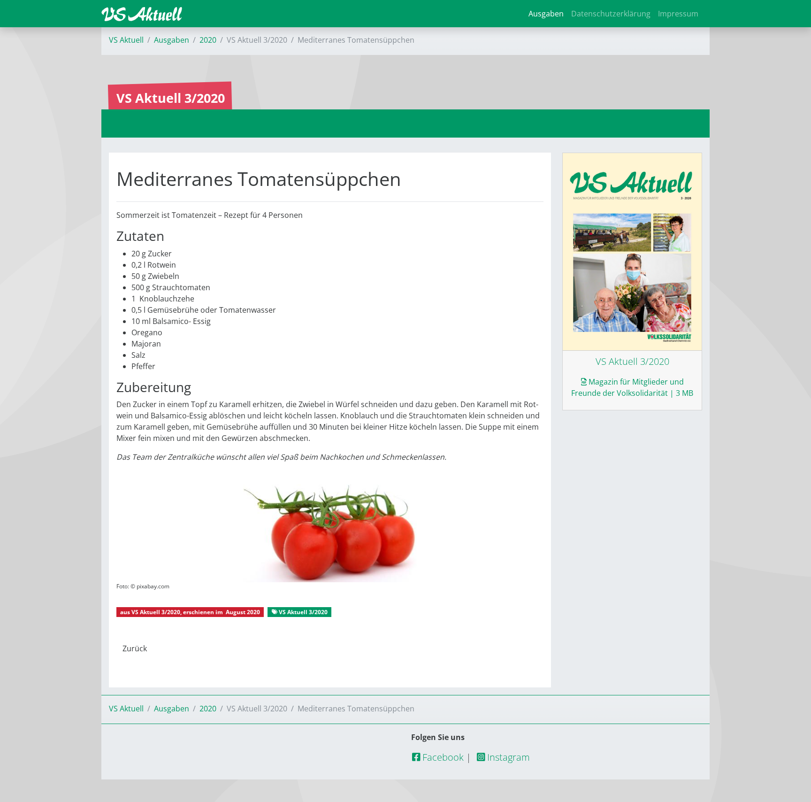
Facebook (442, 757)
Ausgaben (546, 13)
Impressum (678, 13)
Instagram (507, 757)
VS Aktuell (126, 40)
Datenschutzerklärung (610, 13)
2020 (207, 40)
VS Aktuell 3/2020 (155, 612)
